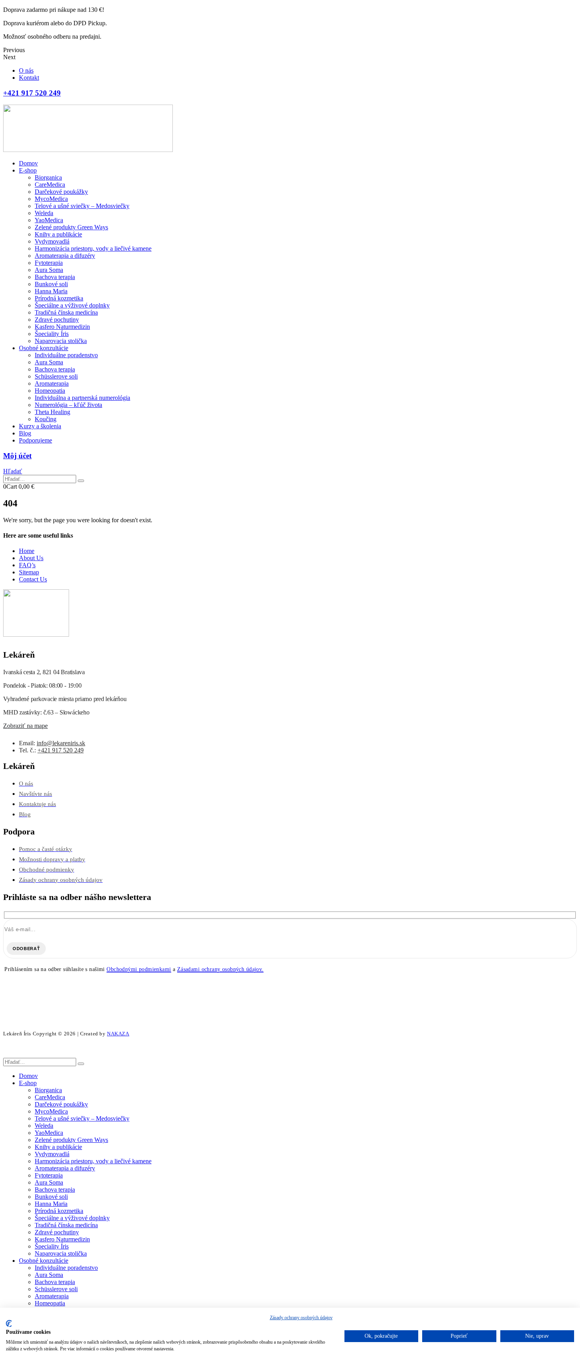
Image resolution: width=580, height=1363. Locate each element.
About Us (31, 558)
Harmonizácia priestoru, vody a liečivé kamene (93, 248)
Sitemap (29, 572)
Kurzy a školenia (40, 426)
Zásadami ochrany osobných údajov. (220, 969)
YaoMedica (49, 220)
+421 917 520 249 (60, 750)
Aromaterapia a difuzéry (65, 255)
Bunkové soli (51, 284)
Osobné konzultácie (43, 348)
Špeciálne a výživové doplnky (72, 305)
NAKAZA (118, 1034)
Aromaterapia (52, 383)
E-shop (28, 170)
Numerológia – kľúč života (68, 404)
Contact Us (33, 579)
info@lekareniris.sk (61, 743)
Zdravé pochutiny (57, 319)
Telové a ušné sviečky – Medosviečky (82, 205)
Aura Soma (49, 269)
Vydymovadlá (52, 241)
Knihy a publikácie (58, 234)
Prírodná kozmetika (59, 298)
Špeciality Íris (52, 333)
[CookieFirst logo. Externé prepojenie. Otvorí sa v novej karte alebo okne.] (9, 1323)
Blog (25, 433)
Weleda (44, 213)
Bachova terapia (55, 277)
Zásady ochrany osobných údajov (301, 1317)
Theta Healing (52, 412)
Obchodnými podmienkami (139, 969)
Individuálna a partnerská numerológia (82, 397)
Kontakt (29, 77)
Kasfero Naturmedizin (62, 326)
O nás (26, 70)
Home (26, 550)
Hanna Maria (51, 291)
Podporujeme (35, 440)
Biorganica (48, 177)
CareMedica (50, 184)
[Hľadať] (81, 481)
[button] (12, 471)
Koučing (45, 419)
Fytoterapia (49, 262)
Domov (28, 163)
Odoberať (26, 948)
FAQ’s (27, 565)
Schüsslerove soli (56, 376)
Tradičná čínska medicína (66, 312)
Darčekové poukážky (61, 191)
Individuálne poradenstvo (66, 355)
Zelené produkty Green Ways (71, 227)
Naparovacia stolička (61, 340)
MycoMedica (51, 198)
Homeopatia (50, 390)
